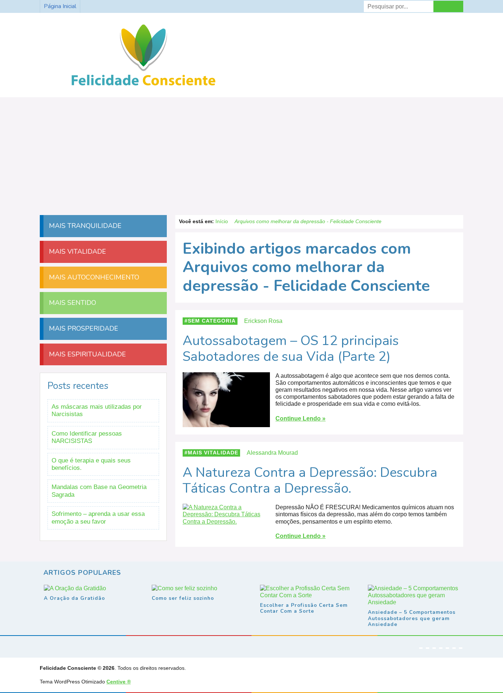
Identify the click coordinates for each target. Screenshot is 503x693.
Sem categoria (212, 321)
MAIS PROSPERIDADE (82, 328)
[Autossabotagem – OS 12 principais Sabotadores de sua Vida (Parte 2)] (226, 423)
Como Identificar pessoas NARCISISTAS (87, 437)
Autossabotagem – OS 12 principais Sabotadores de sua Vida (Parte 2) (291, 349)
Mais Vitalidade (213, 452)
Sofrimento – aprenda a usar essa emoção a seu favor (98, 517)
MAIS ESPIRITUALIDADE (86, 354)
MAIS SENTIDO (71, 302)
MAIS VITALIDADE (76, 251)
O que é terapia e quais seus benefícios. (91, 464)
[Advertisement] (251, 152)
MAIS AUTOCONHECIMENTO (93, 277)
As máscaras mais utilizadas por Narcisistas (97, 410)
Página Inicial (60, 6)
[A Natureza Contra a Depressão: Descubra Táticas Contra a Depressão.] (226, 521)
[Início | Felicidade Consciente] (143, 86)
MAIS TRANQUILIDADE (84, 225)
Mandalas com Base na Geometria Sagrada (99, 490)
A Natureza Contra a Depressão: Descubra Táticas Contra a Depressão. (310, 480)
